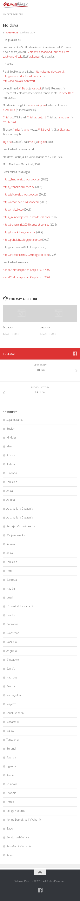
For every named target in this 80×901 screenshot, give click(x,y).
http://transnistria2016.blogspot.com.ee (26, 224)
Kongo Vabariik (15, 811)
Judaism (11, 464)
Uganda (11, 766)
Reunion (11, 686)
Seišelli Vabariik (15, 713)
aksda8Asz (12, 32)
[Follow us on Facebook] (74, 353)
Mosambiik (12, 722)
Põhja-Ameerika (15, 535)
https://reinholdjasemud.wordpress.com (26, 217)
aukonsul (34, 56)
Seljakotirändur (15, 420)
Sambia (10, 668)
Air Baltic (23, 88)
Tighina (7, 142)
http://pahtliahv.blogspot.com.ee (22, 239)
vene (32, 105)
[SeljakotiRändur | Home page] (21, 5)
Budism (10, 428)
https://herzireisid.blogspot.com (21, 179)
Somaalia (11, 784)
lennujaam (64, 117)
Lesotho (45, 327)
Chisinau (8, 117)
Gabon (10, 828)
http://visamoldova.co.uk (49, 71)
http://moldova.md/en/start (19, 81)
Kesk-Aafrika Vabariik (18, 846)
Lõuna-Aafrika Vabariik (19, 606)
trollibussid (9, 122)
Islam (9, 446)
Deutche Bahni (66, 93)
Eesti (9, 571)
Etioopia (11, 793)
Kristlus (10, 455)
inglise (42, 105)
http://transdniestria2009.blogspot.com (26, 255)
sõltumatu (64, 129)
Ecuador (8, 327)
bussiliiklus (9, 110)
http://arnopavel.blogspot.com (21, 202)
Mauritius (11, 677)
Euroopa (11, 473)
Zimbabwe (12, 659)
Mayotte (11, 704)
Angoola (11, 651)
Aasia (9, 491)
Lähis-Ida (11, 482)
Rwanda (11, 757)
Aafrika (10, 500)
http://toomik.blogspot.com (19, 232)
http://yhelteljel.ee (13, 209)
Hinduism (11, 437)
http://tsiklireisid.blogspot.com (20, 194)
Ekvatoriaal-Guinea (17, 837)
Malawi (10, 731)
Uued (9, 597)
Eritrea (10, 802)
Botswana (12, 624)
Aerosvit (37, 88)
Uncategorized (13, 14)
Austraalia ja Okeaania (19, 508)
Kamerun (11, 855)
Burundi (11, 748)
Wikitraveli (44, 129)
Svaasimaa (12, 633)
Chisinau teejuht (36, 117)
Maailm (10, 588)
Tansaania (12, 739)
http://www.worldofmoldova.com (22, 76)
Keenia (10, 775)
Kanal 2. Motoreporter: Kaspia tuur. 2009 (26, 270)
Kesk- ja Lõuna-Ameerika (20, 526)
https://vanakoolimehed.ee (19, 187)
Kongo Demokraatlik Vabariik (23, 819)
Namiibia (11, 642)
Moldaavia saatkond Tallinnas (45, 52)
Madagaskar (13, 695)
